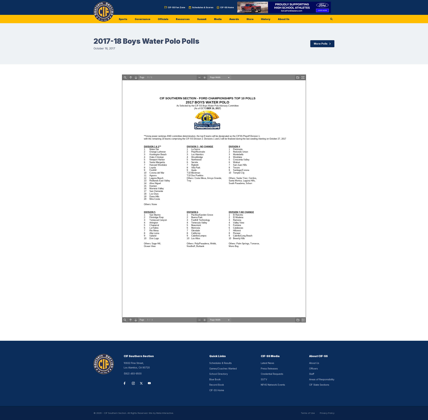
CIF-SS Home (227, 7)
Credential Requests (272, 373)
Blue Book (215, 379)
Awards (234, 19)
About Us (283, 19)
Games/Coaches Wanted (223, 368)
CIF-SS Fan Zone (176, 7)
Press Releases (269, 368)
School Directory (218, 373)
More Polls (321, 43)
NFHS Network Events (273, 384)
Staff (311, 373)
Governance (142, 19)
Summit (201, 19)
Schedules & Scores (202, 7)
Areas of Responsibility (321, 379)
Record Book (216, 384)
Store (249, 19)
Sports (123, 19)
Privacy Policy (327, 413)
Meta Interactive (164, 413)
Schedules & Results (220, 363)
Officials (163, 19)
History (265, 19)
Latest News (267, 363)
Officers (313, 368)
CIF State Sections (319, 384)
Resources (183, 19)
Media (218, 19)
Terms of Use (308, 413)
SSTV (264, 379)
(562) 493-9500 (133, 373)
